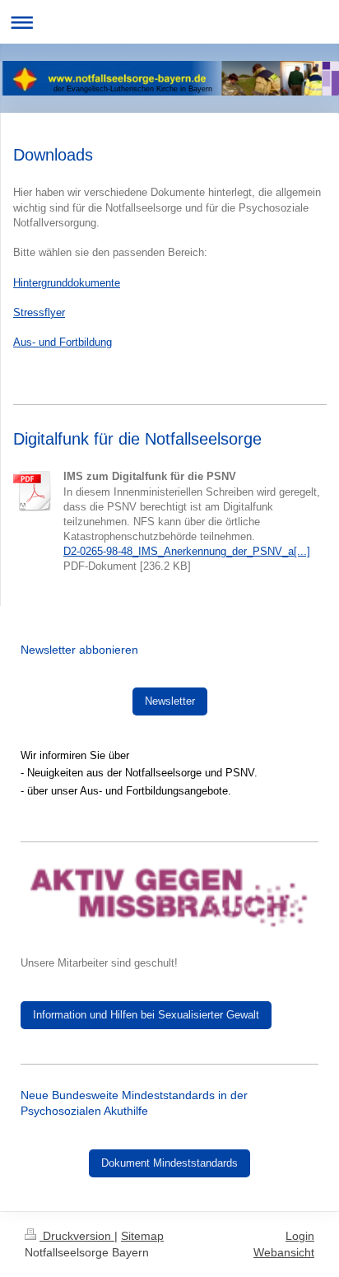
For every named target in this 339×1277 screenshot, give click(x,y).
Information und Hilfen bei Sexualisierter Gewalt (146, 1015)
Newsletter (170, 701)
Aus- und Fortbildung (62, 342)
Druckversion (76, 1235)
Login (300, 1235)
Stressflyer (39, 312)
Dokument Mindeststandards (169, 1163)
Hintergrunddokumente (66, 283)
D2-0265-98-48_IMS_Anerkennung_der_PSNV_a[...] (186, 551)
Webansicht (283, 1252)
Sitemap (142, 1235)
